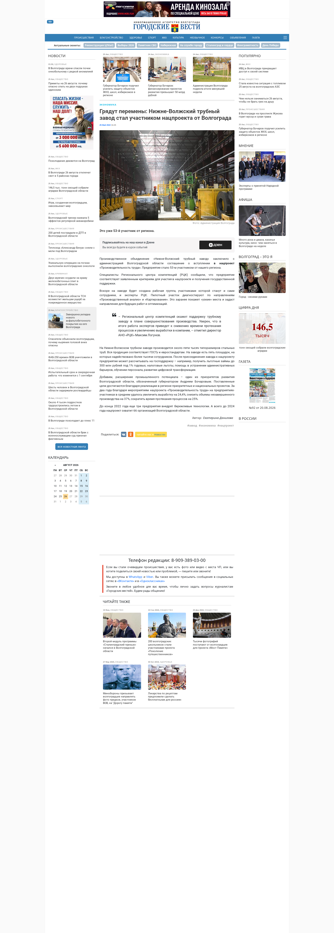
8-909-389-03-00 (188, 560)
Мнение (246, 145)
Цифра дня (249, 307)
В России (247, 418)
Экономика (108, 104)
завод (193, 425)
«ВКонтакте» (125, 581)
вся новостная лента (72, 446)
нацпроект (226, 425)
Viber (149, 577)
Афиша (245, 199)
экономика (208, 425)
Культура (178, 37)
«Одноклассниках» (152, 581)
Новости (56, 55)
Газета (256, 37)
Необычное (197, 37)
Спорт (152, 37)
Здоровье (135, 37)
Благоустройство (111, 37)
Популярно (250, 55)
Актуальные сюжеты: (67, 45)
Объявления (238, 37)
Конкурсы (217, 37)
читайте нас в (151, 434)
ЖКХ (164, 37)
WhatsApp (136, 577)
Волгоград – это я (255, 256)
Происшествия (84, 37)
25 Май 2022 (105, 125)
